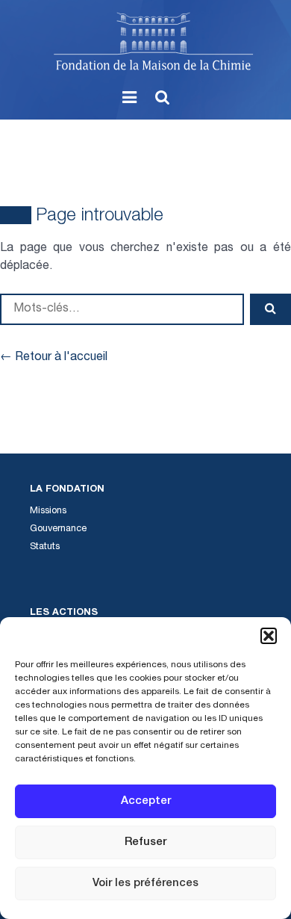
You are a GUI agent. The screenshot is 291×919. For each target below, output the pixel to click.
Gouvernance (58, 529)
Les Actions (64, 613)
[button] (268, 635)
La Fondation (67, 490)
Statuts (45, 547)
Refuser (145, 842)
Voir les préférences (145, 883)
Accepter (146, 801)
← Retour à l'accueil (53, 358)
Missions (48, 511)
